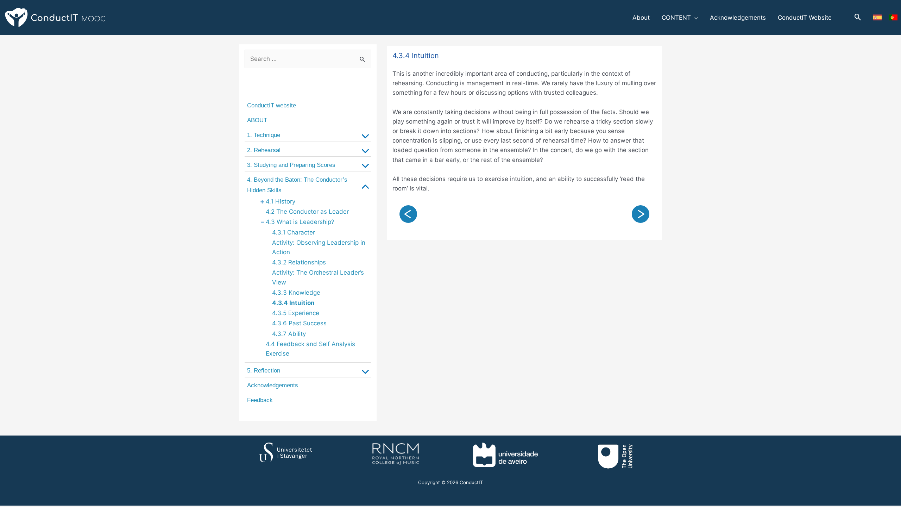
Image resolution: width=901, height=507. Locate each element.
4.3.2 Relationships (299, 262)
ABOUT (257, 120)
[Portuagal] (893, 17)
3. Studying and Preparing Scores (291, 165)
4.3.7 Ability (289, 333)
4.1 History (280, 201)
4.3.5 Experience (295, 313)
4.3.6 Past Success (299, 323)
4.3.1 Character (293, 232)
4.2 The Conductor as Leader (307, 211)
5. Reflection (263, 370)
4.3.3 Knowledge (296, 292)
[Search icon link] (857, 17)
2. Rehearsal (264, 150)
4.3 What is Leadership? (300, 221)
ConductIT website (271, 105)
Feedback (260, 400)
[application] (694, 17)
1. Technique (263, 135)
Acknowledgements (272, 385)
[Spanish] (877, 17)
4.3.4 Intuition (293, 302)
